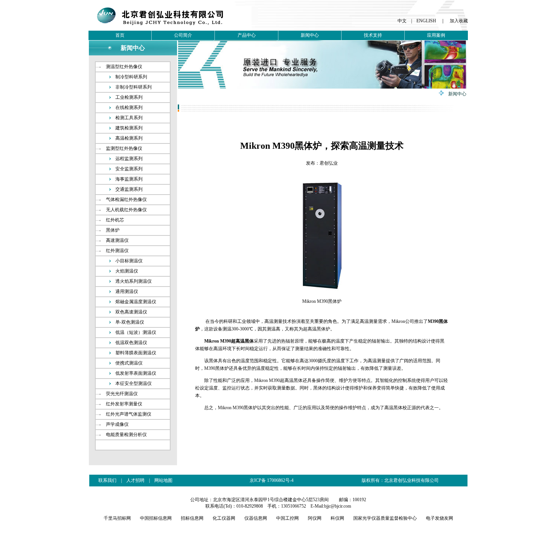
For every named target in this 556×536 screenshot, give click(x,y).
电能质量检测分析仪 (126, 434)
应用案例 (436, 35)
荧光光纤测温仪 (122, 393)
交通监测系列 (129, 189)
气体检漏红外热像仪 (126, 199)
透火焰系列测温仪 (133, 281)
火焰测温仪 (126, 271)
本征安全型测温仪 (133, 383)
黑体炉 (113, 230)
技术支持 (373, 35)
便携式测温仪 (129, 363)
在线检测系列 (129, 107)
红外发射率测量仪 (124, 404)
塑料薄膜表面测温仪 (135, 352)
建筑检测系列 (129, 128)
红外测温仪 (117, 250)
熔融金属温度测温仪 (135, 301)
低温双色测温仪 (131, 342)
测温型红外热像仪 (124, 66)
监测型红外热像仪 (124, 148)
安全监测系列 (129, 168)
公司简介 (183, 35)
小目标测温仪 (129, 260)
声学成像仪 (117, 424)
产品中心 (247, 35)
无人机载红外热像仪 (126, 209)
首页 (119, 35)
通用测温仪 (126, 291)
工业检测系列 (129, 97)
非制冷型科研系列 (133, 87)
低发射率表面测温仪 (135, 373)
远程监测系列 (129, 158)
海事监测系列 (129, 179)
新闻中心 (310, 35)
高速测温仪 (117, 240)
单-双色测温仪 (129, 322)
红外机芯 (115, 220)
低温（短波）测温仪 (135, 332)
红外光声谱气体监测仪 (128, 414)
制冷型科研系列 (131, 76)
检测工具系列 (129, 117)
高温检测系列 (129, 138)
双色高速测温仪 (131, 312)
